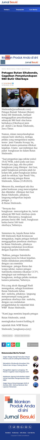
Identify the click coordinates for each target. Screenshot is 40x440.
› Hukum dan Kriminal (23, 69)
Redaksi (8, 433)
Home (4, 69)
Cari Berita (33, 9)
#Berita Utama (7, 335)
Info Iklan (23, 433)
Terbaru (6, 9)
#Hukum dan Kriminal (22, 335)
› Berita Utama (10, 69)
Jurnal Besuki (25, 435)
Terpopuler (20, 9)
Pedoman (15, 433)
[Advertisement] (20, 33)
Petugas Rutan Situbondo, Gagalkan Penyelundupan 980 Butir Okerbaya (20, 75)
